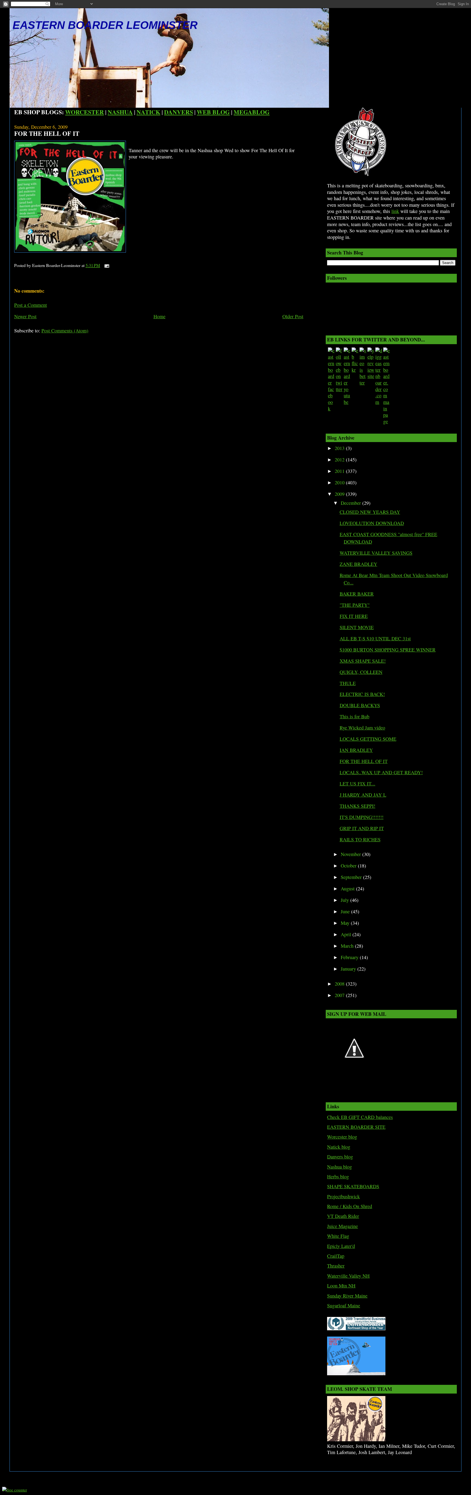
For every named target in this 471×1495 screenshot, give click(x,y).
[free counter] (14, 1490)
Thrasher (336, 1265)
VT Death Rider (343, 1216)
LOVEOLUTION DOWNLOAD (372, 523)
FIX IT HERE (354, 616)
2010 (340, 482)
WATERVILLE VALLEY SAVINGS (376, 553)
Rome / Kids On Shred (349, 1206)
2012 (340, 459)
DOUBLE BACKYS (360, 705)
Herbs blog (338, 1176)
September (352, 877)
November (351, 854)
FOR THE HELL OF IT (46, 133)
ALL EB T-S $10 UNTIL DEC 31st (375, 638)
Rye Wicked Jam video (362, 727)
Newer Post (25, 316)
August (348, 888)
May (346, 923)
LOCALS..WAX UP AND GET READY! (381, 772)
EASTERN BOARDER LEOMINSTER (105, 25)
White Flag (338, 1236)
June (346, 911)
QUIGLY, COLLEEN (361, 672)
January (349, 968)
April (346, 934)
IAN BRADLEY (356, 750)
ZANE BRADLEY (358, 564)
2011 (340, 471)
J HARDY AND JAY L (363, 794)
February (350, 957)
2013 (340, 448)
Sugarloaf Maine (343, 1305)
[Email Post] (105, 265)
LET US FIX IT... (357, 783)
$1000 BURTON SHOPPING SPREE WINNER (388, 649)
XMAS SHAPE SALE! (363, 661)
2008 (340, 983)
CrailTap (335, 1256)
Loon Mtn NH (341, 1285)
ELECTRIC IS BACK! (362, 694)
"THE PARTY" (355, 605)
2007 (340, 995)
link (395, 211)
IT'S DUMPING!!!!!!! (362, 817)
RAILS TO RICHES (360, 839)
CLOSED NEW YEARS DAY (370, 512)
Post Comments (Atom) (64, 330)
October (349, 865)
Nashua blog (339, 1166)
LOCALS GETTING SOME (368, 739)
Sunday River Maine (347, 1295)
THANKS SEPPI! (357, 806)
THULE (348, 683)
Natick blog (338, 1146)
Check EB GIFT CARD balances (360, 1117)
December (351, 503)
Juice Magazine (342, 1226)
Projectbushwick (343, 1196)
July (345, 900)
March (348, 945)
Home (159, 316)
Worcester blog (342, 1136)
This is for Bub (354, 716)
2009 (340, 494)
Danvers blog (340, 1156)
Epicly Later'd (341, 1246)
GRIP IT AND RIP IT (362, 828)
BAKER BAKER (357, 593)
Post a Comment (30, 305)
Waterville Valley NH (348, 1275)
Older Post (292, 316)
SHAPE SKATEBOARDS (353, 1186)
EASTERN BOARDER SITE (356, 1127)
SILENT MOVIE (357, 627)
